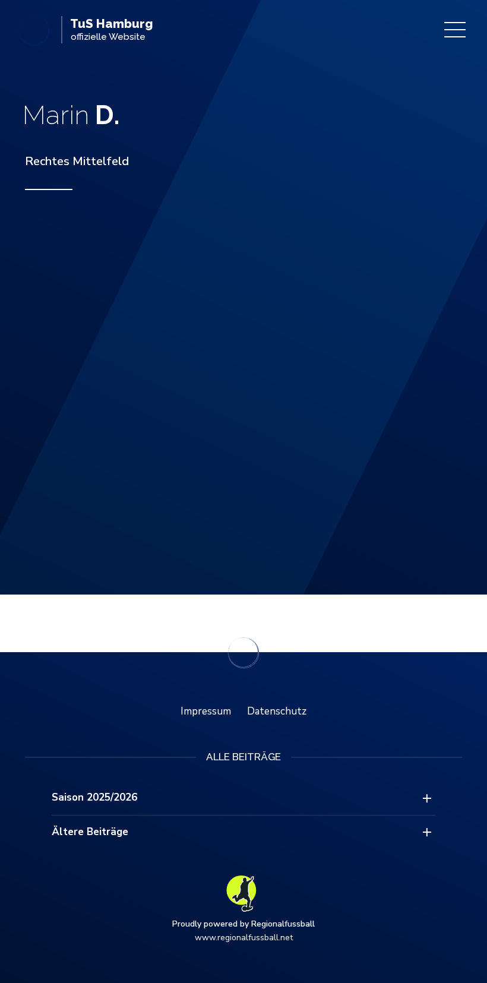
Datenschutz (276, 711)
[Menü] (455, 30)
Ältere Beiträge (90, 832)
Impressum (206, 711)
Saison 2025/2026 (94, 797)
